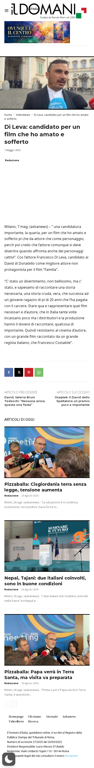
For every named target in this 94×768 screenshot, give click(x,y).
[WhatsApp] (39, 372)
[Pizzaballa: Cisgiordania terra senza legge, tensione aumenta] (47, 452)
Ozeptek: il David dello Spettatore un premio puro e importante (72, 400)
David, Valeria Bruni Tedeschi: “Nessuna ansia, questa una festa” (24, 400)
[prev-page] (7, 704)
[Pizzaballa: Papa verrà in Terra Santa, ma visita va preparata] (47, 640)
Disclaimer (71, 756)
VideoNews (23, 115)
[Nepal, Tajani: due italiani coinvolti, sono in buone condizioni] (47, 546)
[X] (18, 372)
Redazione (12, 160)
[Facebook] (8, 372)
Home (8, 115)
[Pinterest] (28, 372)
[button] (8, 759)
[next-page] (14, 704)
